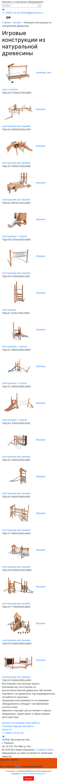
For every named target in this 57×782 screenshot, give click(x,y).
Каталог (17, 22)
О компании (17, 722)
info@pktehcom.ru (33, 12)
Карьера (17, 726)
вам (18, 766)
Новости (7, 729)
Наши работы (32, 722)
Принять (29, 778)
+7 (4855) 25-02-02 (13, 12)
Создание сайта (44, 749)
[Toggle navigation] (8, 17)
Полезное (7, 726)
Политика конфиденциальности (33, 774)
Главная (6, 22)
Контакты (28, 726)
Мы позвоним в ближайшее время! (21, 766)
